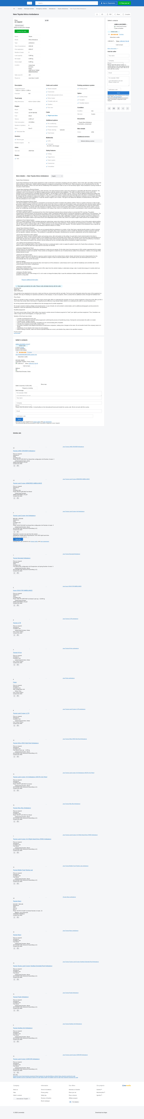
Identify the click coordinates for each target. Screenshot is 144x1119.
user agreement (47, 421)
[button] (97, 14)
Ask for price (20, 25)
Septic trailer (44, 1077)
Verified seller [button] (22, 345)
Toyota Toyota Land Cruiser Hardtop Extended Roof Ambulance (32, 966)
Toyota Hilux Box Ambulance (22, 808)
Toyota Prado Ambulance (20, 997)
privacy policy (36, 421)
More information (112, 48)
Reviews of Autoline (46, 1098)
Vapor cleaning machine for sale (66, 1076)
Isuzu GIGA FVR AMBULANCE (22, 590)
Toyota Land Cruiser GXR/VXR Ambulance (26, 1059)
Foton (15, 682)
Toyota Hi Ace (17, 652)
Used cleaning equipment (29, 1076)
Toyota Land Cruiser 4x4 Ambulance (24, 515)
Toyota (30, 36)
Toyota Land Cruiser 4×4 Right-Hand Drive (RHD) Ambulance (32, 839)
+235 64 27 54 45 (33, 363)
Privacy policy (44, 1092)
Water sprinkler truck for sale (20, 1077)
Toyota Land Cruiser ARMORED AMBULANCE (27, 483)
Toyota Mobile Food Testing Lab (23, 870)
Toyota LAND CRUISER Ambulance (24, 451)
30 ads (22, 347)
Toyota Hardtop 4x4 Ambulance (22, 1028)
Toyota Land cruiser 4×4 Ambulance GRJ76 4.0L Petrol (30, 777)
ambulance (31, 43)
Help (14, 1092)
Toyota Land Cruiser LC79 (21, 713)
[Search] (37, 3)
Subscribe (18, 539)
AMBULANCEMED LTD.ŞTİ (23, 344)
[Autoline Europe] (19, 3)
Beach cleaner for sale (34, 1077)
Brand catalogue (45, 1101)
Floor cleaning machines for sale (69, 1077)
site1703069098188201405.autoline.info (26, 354)
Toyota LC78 (17, 623)
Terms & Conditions (46, 1089)
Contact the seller (21, 31)
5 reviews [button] (29, 352)
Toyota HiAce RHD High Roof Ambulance (26, 743)
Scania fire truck (17, 1076)
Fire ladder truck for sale (54, 1077)
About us (15, 1089)
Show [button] (26, 363)
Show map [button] (43, 384)
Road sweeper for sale (42, 1076)
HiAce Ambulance (33, 39)
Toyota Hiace (17, 901)
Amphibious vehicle (53, 1076)
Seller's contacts (17, 1095)
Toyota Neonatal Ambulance (21, 558)
